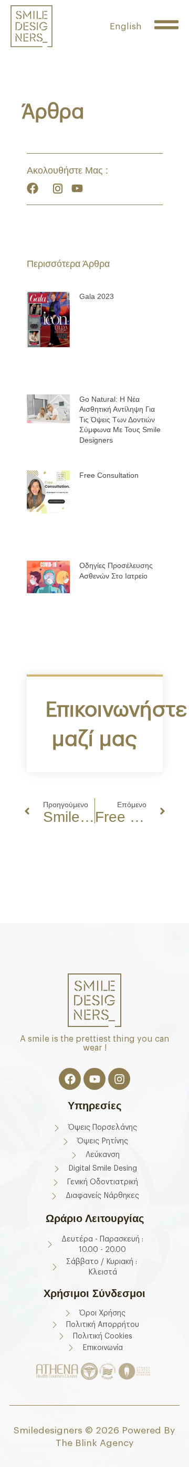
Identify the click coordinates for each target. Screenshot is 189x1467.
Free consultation (109, 475)
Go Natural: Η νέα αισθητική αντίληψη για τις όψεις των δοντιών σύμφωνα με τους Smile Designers (120, 419)
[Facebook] (70, 1079)
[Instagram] (119, 1079)
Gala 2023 (96, 296)
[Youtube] (94, 1079)
